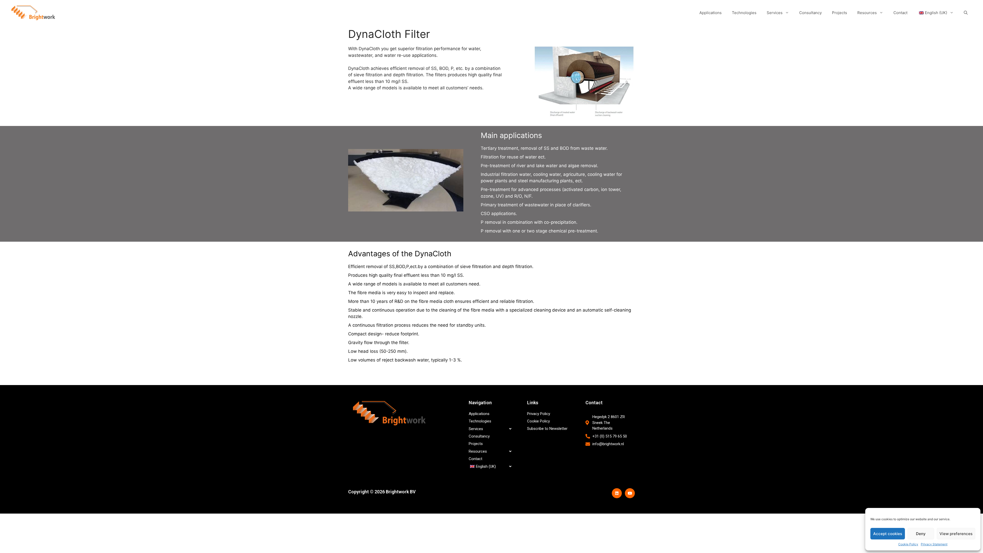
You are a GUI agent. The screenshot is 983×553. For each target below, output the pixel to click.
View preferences (956, 533)
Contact (900, 12)
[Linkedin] (617, 493)
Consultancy (810, 12)
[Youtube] (630, 493)
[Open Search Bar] (966, 12)
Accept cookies (887, 533)
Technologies (744, 12)
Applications (710, 12)
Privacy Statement (934, 544)
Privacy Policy (538, 413)
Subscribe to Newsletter (547, 428)
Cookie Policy (908, 544)
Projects (839, 12)
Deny (921, 533)
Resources (867, 12)
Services (775, 12)
